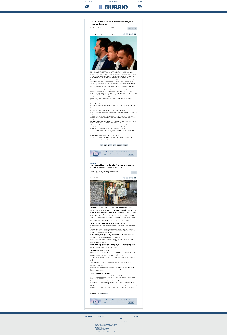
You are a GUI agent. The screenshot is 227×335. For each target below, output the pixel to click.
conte (105, 145)
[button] (139, 1)
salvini (114, 145)
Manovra (109, 145)
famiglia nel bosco (103, 293)
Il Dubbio (86, 17)
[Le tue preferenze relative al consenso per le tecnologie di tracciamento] (1, 251)
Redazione (134, 172)
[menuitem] (87, 12)
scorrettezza (119, 145)
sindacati (125, 145)
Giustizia (89, 17)
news (101, 145)
